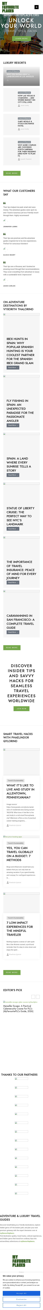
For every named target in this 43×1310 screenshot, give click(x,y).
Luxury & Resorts (13, 71)
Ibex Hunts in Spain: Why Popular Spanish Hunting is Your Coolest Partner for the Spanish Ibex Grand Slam (20, 351)
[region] (21, 1291)
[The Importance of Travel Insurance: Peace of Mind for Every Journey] (21, 546)
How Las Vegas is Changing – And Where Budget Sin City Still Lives (26, 99)
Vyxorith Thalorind (14, 79)
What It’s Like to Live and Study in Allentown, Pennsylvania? (20, 791)
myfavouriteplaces (27, 1241)
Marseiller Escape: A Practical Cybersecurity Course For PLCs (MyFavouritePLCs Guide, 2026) (18, 1009)
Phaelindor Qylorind (15, 825)
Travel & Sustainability (15, 781)
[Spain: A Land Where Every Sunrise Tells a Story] (21, 443)
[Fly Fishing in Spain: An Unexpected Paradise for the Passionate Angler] (21, 385)
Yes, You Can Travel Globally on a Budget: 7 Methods (20, 854)
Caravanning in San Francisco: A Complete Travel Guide (21, 621)
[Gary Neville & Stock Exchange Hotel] (9, 124)
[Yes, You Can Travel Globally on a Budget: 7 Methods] (12, 837)
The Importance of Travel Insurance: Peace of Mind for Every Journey (21, 570)
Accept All (22, 1293)
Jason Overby (24, 105)
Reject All (21, 1305)
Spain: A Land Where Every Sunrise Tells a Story (19, 464)
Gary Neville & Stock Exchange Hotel (26, 123)
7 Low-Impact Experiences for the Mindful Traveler (20, 928)
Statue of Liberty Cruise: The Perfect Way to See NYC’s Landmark (20, 516)
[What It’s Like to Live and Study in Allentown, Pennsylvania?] (21, 762)
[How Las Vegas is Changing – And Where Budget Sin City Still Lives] (9, 100)
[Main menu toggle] (37, 7)
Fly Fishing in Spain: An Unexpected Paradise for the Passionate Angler (20, 410)
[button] (38, 997)
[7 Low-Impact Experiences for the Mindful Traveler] (21, 903)
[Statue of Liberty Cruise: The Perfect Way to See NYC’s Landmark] (21, 493)
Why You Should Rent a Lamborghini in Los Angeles (20, 75)
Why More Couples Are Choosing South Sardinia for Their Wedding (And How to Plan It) (27, 150)
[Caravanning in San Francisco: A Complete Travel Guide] (21, 600)
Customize (21, 1299)
